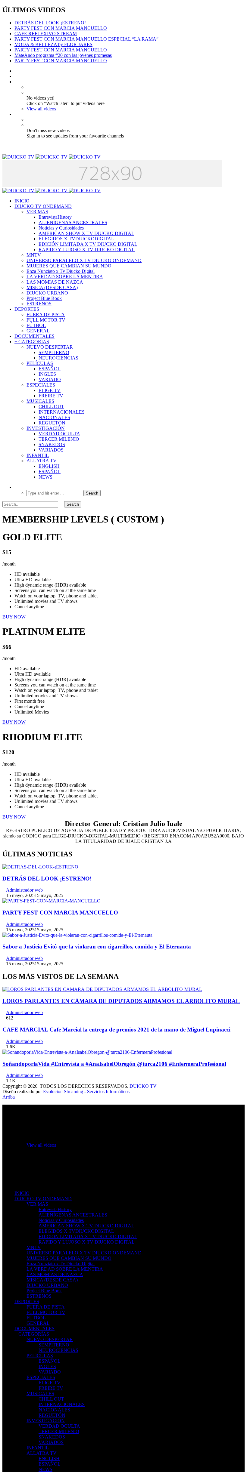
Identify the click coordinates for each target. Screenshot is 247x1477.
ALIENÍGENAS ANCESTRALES (73, 222)
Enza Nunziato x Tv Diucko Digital (61, 271)
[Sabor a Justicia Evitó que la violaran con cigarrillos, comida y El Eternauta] (77, 935)
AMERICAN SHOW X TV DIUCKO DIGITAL (86, 233)
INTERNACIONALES (62, 412)
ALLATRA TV (42, 460)
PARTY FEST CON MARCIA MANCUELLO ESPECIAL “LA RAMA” (86, 39)
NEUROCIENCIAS (58, 357)
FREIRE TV (51, 395)
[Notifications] (16, 114)
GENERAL (38, 330)
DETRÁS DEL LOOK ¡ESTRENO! (50, 22)
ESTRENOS (39, 303)
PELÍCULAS (40, 363)
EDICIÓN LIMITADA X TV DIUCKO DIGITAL (88, 244)
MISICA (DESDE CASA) (52, 287)
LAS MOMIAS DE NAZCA (55, 282)
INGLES (47, 374)
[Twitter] (16, 76)
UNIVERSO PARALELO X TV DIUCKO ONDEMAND (84, 260)
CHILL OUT (51, 406)
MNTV (34, 254)
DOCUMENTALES (34, 336)
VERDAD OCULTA (59, 433)
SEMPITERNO (54, 352)
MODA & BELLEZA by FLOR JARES (53, 44)
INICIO (22, 200)
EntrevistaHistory (55, 217)
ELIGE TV (50, 390)
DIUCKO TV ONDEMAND (43, 206)
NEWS (45, 476)
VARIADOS (51, 449)
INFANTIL (38, 455)
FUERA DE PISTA (46, 314)
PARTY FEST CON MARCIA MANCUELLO (60, 28)
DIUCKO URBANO (47, 292)
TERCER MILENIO (59, 439)
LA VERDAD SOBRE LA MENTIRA (65, 276)
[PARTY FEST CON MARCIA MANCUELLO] (51, 900)
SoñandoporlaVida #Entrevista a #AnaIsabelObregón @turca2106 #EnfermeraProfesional (114, 1064)
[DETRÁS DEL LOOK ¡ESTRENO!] (40, 866)
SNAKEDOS (52, 444)
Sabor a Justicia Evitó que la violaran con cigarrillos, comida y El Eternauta (96, 946)
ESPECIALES (41, 384)
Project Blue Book (44, 298)
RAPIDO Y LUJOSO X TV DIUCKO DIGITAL (87, 249)
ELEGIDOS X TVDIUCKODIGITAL (76, 238)
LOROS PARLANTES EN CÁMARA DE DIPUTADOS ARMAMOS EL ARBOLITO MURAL (121, 1001)
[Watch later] (16, 81)
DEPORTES (26, 309)
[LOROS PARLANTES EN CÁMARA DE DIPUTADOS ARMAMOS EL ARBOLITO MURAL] (102, 989)
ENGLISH (49, 466)
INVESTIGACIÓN (46, 428)
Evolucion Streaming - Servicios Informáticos (86, 1091)
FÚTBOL (36, 325)
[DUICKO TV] (51, 156)
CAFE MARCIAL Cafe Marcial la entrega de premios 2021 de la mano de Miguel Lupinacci (116, 1029)
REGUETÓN (52, 422)
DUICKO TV (143, 1086)
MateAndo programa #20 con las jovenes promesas (63, 55)
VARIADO (50, 379)
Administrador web (24, 890)
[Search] (16, 487)
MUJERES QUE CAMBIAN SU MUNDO (69, 265)
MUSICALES (40, 401)
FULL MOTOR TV (46, 319)
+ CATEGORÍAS (31, 341)
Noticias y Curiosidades (61, 227)
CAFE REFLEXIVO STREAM (45, 33)
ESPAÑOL (50, 368)
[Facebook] (16, 70)
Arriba (8, 1096)
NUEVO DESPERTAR (50, 347)
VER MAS (37, 211)
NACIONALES (54, 417)
